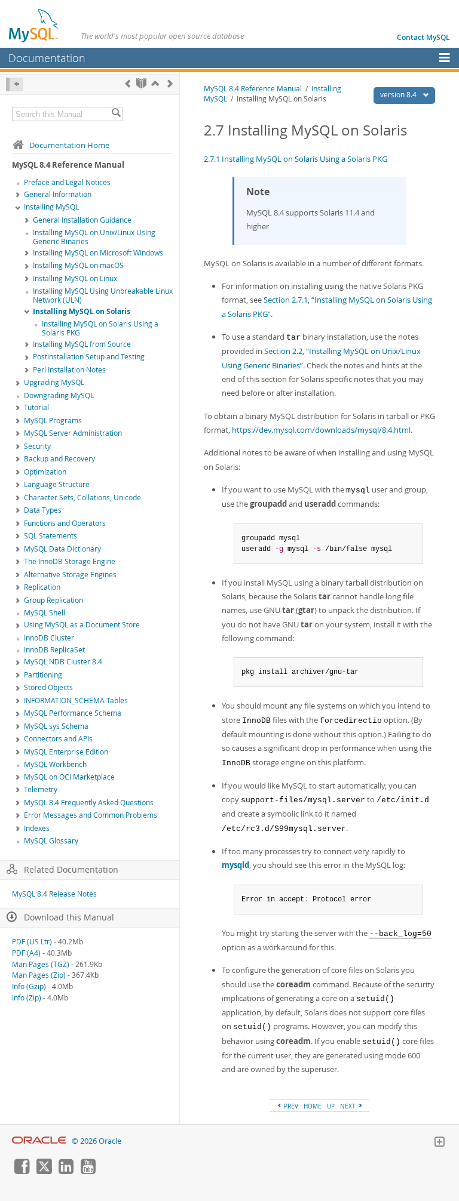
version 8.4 (399, 94)
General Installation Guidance (82, 220)
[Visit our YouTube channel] (87, 1171)
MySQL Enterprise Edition (66, 752)
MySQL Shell (44, 613)
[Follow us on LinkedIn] (65, 1171)
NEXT (348, 1106)
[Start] (141, 83)
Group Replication (53, 600)
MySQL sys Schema (56, 726)
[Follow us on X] (43, 1171)
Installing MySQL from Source (82, 344)
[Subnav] (18, 195)
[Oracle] (39, 1141)
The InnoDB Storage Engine (69, 561)
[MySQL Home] (34, 25)
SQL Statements (50, 536)
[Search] (116, 114)
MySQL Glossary (51, 841)
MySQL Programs (53, 420)
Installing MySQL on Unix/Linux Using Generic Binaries (94, 237)
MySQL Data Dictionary (62, 549)
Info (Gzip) (29, 986)
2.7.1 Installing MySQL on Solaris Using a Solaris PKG (295, 158)
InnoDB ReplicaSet (54, 650)
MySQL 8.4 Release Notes (54, 893)
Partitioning (43, 675)
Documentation (46, 58)
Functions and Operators (65, 523)
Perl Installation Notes (69, 370)
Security (37, 446)
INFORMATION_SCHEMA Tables (76, 700)
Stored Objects (48, 687)
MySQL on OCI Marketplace (69, 777)
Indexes (37, 828)
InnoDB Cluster (49, 638)
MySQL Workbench (55, 764)
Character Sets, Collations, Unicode (82, 497)
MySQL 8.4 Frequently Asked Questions (89, 802)
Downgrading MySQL (59, 395)
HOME (313, 1106)
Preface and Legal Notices (67, 182)
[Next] (170, 83)
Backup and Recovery (59, 459)
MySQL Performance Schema (72, 713)
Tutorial (36, 407)
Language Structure (57, 484)
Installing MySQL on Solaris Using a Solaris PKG (100, 328)
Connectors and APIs (58, 739)
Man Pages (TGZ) (40, 964)
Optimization (45, 472)
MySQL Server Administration (73, 433)
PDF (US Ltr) (32, 941)
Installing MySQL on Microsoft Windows (98, 253)
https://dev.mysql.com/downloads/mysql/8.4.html (321, 429)
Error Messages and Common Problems (90, 815)
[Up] (155, 83)
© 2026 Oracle (96, 1141)
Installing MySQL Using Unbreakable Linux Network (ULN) (103, 295)
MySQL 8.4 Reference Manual (253, 88)
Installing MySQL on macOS (78, 265)
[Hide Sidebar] (14, 84)
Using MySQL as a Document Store (82, 625)
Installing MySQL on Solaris (81, 311)
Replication (42, 587)
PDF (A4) (26, 953)
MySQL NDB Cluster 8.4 (63, 662)
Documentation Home (69, 145)
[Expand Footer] (439, 1143)
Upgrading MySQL (54, 382)
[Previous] (127, 83)
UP (331, 1106)
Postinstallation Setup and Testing (89, 357)
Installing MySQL (51, 207)
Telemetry (40, 789)
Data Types (43, 510)
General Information (57, 194)
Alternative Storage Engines (70, 574)
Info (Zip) (26, 997)
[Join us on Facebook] (21, 1171)
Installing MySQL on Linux (75, 278)
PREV (290, 1106)
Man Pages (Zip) (39, 975)
